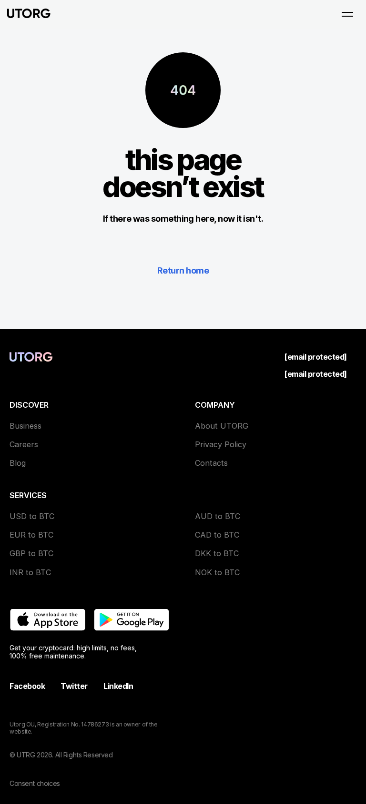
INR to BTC (30, 572)
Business (25, 426)
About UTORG (221, 426)
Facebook (27, 686)
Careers (24, 444)
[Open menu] (347, 14)
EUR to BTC (31, 534)
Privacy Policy (220, 444)
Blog (18, 463)
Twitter (74, 686)
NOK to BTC (217, 572)
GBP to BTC (31, 553)
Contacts (211, 463)
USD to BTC (32, 516)
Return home (183, 270)
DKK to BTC (217, 553)
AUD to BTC (217, 516)
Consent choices (35, 783)
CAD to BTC (217, 534)
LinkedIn (118, 686)
